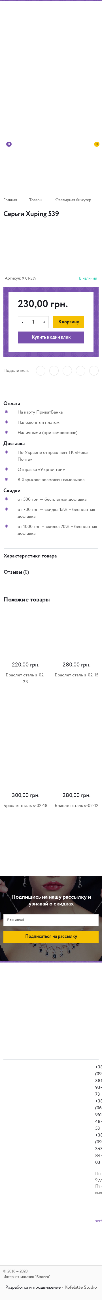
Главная (10, 200)
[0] (7, 166)
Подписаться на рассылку (51, 936)
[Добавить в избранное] (51, 253)
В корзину (68, 322)
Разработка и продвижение (33, 1287)
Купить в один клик (51, 337)
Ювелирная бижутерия (74, 200)
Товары (35, 200)
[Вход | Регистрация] (94, 118)
